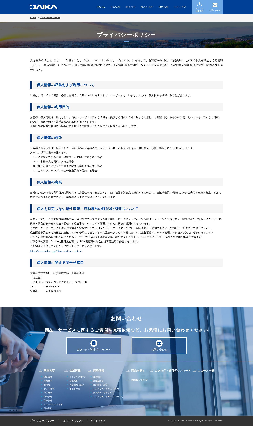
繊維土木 (48, 381)
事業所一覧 (75, 388)
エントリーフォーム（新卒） (106, 388)
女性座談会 (98, 381)
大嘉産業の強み (77, 384)
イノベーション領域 (53, 404)
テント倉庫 (49, 388)
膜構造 (47, 384)
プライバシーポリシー (42, 420)
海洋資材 (48, 396)
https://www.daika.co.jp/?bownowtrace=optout (55, 251)
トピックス (180, 7)
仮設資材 (48, 377)
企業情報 (115, 7)
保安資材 (48, 400)
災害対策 (48, 408)
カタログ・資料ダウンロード (94, 349)
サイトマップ (98, 420)
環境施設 (48, 392)
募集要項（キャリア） (103, 392)
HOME (101, 7)
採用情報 (164, 7)
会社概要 (74, 381)
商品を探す (147, 7)
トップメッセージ (78, 377)
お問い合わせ (159, 349)
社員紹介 (97, 377)
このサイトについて (72, 420)
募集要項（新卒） (101, 384)
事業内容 (131, 7)
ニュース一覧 (206, 370)
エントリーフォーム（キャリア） (108, 396)
